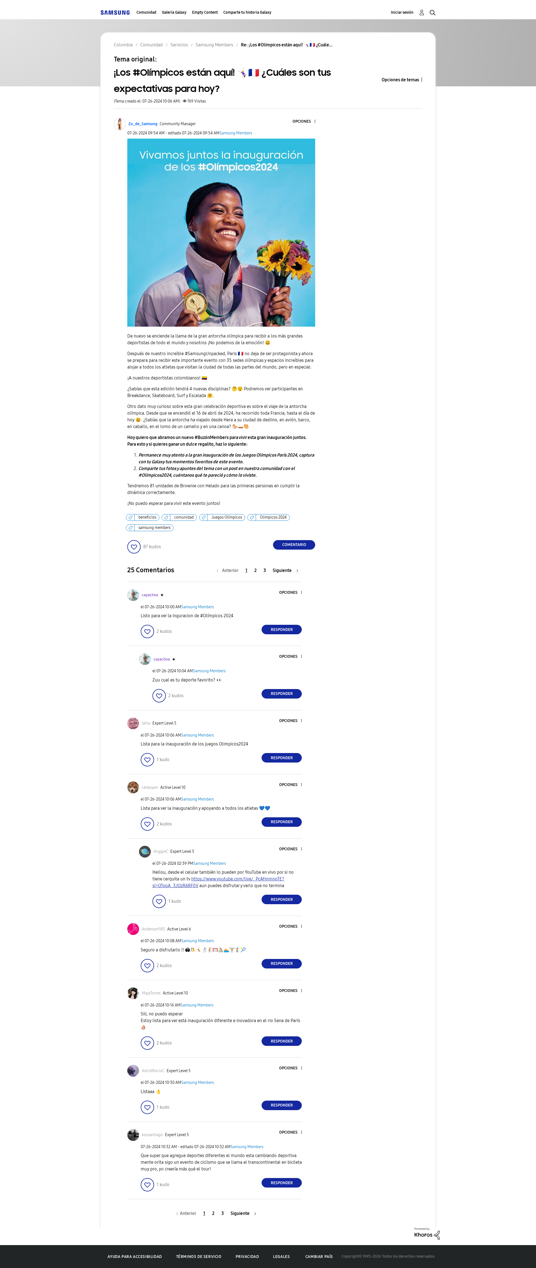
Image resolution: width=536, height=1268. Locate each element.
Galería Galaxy (174, 12)
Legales (281, 1256)
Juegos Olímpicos (227, 517)
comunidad (184, 517)
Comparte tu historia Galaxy (247, 12)
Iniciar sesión (402, 12)
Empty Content (205, 12)
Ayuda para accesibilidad (134, 1256)
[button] (305, 121)
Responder (282, 629)
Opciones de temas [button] (400, 79)
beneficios (147, 517)
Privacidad (247, 1256)
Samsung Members (235, 133)
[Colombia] (115, 12)
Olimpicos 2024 (273, 517)
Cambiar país (319, 1256)
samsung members (154, 527)
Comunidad (146, 12)
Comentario (294, 544)
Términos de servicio (199, 1256)
